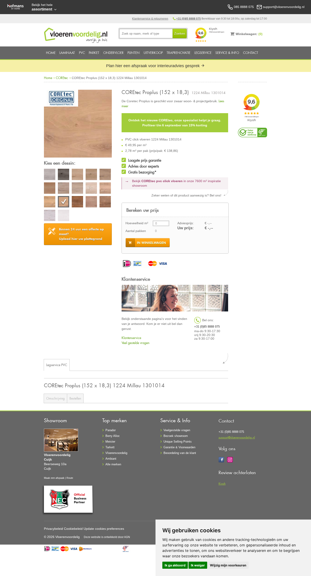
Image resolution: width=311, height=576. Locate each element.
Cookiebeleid (73, 528)
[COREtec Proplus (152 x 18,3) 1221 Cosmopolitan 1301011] (91, 188)
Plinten (133, 53)
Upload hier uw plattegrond (81, 234)
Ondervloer (113, 53)
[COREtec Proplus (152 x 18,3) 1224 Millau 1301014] (78, 124)
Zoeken (179, 33)
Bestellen (75, 398)
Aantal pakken (135, 231)
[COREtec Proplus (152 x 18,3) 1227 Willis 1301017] (91, 202)
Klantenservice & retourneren (150, 18)
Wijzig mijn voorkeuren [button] (228, 565)
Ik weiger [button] (198, 565)
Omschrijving (55, 398)
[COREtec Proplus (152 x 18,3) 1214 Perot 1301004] (91, 175)
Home (51, 53)
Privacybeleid (53, 528)
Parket (94, 53)
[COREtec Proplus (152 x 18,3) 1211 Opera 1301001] (49, 175)
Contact (250, 53)
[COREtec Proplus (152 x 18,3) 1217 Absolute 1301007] (63, 188)
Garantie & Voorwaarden (179, 447)
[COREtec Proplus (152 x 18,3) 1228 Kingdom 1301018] (105, 202)
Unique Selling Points (177, 441)
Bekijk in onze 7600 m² (176, 183)
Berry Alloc (112, 436)
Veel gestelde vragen (135, 343)
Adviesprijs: (185, 223)
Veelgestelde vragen (176, 430)
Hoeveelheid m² (136, 223)
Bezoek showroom (175, 436)
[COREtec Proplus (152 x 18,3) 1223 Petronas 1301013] (49, 202)
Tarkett (110, 447)
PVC (82, 53)
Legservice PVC (56, 365)
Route (69, 478)
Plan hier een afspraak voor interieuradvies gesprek (153, 66)
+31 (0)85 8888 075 (188, 18)
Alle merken (113, 464)
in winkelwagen (151, 243)
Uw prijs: (185, 228)
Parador (110, 430)
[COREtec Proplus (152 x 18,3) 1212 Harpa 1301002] (63, 175)
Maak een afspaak (54, 478)
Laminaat (67, 53)
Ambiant (110, 458)
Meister (110, 441)
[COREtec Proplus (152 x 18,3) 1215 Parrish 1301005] (105, 175)
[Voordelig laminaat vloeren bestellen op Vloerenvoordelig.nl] (76, 34)
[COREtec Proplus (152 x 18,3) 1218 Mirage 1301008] (77, 188)
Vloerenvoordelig (116, 453)
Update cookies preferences (104, 528)
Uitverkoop (153, 53)
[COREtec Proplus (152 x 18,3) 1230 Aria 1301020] (63, 216)
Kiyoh (222, 483)
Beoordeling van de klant (179, 453)
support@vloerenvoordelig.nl (237, 437)
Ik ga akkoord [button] (175, 565)
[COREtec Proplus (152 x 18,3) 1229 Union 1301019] (49, 216)
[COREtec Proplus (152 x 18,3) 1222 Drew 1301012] (105, 188)
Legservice (203, 53)
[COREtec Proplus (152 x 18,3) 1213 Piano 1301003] (77, 175)
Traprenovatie (178, 53)
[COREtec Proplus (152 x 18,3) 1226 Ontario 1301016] (77, 202)
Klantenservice (131, 338)
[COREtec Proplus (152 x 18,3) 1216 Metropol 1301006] (49, 188)
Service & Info (227, 53)
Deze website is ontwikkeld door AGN (107, 537)
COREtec (62, 78)
